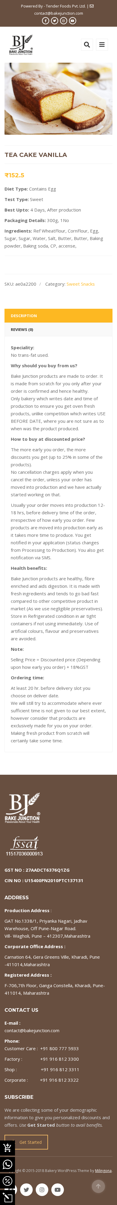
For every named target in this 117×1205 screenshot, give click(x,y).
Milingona (103, 1170)
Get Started (31, 1142)
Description (24, 315)
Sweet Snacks (81, 284)
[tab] (58, 316)
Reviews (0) (22, 329)
